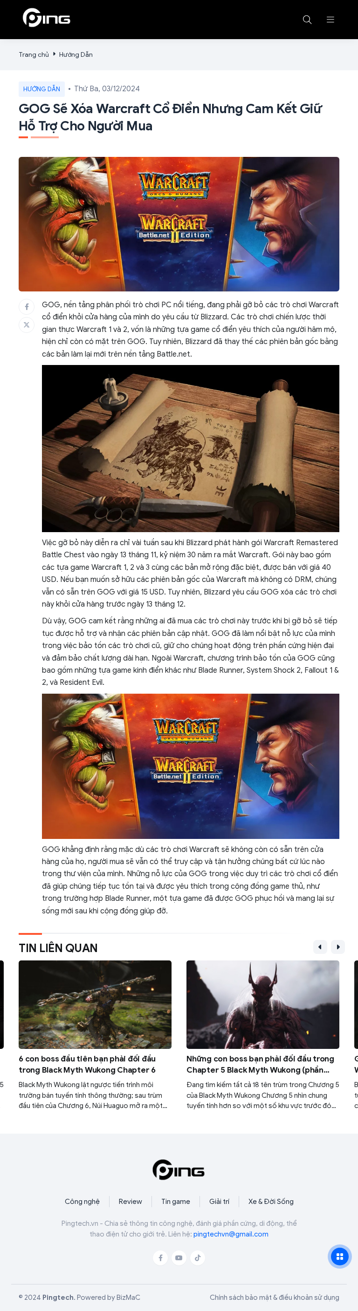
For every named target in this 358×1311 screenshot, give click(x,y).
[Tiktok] (197, 1257)
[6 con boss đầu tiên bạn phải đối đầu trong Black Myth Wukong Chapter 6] (95, 1035)
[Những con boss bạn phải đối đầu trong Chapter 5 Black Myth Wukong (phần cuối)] (262, 1035)
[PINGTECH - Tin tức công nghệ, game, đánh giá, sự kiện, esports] (47, 17)
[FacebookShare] (26, 307)
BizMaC (128, 1297)
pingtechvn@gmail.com (230, 1234)
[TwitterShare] (26, 325)
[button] (330, 19)
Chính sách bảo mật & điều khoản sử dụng (274, 1297)
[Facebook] (160, 1257)
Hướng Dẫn (76, 55)
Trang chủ (34, 55)
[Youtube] (179, 1257)
